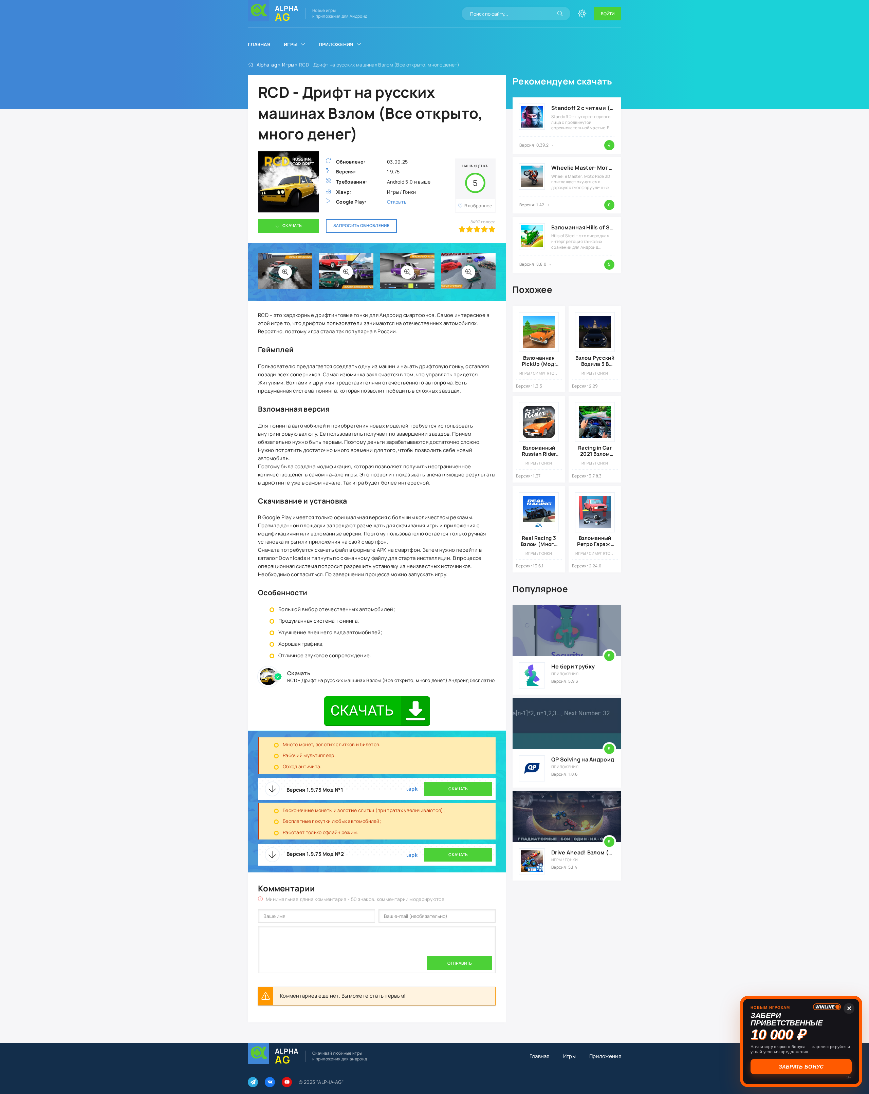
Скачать (292, 225)
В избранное (478, 206)
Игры (290, 44)
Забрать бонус (801, 1067)
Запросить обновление (361, 225)
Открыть (396, 202)
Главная (259, 44)
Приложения (336, 44)
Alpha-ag (267, 64)
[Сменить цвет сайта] (582, 13)
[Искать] (560, 13)
